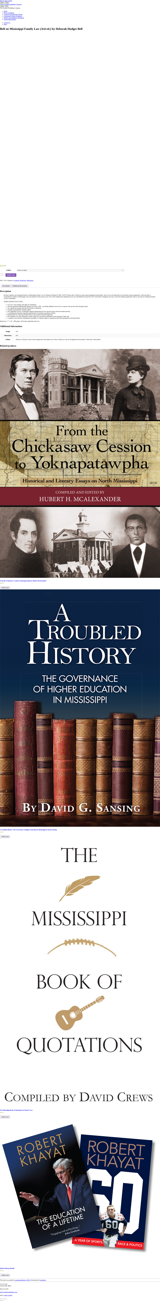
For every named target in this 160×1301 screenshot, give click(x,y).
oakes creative (8, 1295)
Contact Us (7, 22)
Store (5, 24)
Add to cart (11, 275)
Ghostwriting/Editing (10, 19)
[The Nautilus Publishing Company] (11, 4)
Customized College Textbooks (13, 16)
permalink (43, 1280)
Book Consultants (9, 13)
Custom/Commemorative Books (13, 14)
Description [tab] (6, 286)
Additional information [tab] (19, 286)
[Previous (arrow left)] (0, 1300)
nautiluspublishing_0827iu (22, 1280)
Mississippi (30, 280)
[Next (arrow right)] (2, 1300)
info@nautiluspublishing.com (8, 1292)
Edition (8, 270)
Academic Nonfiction (20, 280)
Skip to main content (6, 1)
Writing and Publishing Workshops (14, 18)
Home (5, 11)
